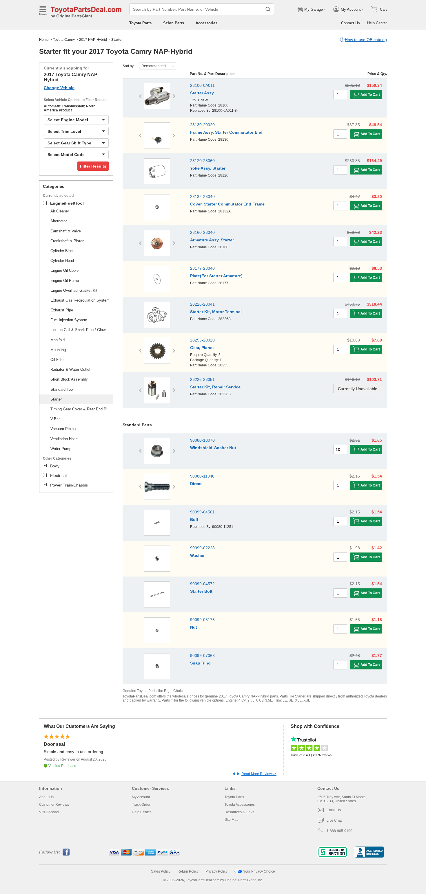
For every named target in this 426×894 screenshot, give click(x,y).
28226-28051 (202, 379)
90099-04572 (202, 583)
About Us (46, 797)
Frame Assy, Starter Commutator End (226, 132)
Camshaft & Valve (65, 231)
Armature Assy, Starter (212, 240)
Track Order (141, 805)
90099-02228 (202, 548)
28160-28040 (202, 232)
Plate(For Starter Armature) (216, 275)
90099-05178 (202, 619)
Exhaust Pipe (61, 310)
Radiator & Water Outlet (70, 369)
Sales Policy (160, 871)
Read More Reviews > (258, 774)
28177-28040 (202, 268)
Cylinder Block (62, 251)
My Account (141, 797)
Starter (56, 399)
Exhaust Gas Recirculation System (80, 300)
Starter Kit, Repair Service (215, 387)
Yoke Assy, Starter (207, 168)
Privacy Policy (216, 871)
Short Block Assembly (69, 379)
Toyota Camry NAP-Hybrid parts (253, 696)
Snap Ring (200, 663)
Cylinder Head (62, 260)
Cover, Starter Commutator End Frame (227, 204)
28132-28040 (202, 196)
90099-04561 (202, 512)
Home (44, 40)
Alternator (58, 221)
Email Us (334, 810)
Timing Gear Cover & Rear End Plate (80, 409)
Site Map (232, 820)
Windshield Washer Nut (213, 447)
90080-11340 (202, 476)
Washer (197, 555)
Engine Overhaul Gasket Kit (73, 290)
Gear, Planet (202, 347)
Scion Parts (173, 23)
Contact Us (350, 23)
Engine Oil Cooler (65, 270)
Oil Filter (57, 359)
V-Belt (55, 419)
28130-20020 (202, 124)
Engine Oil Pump (64, 280)
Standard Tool (62, 389)
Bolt (194, 519)
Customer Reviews (54, 805)
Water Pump (60, 449)
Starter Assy (202, 93)
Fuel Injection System (68, 320)
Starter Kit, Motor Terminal (216, 311)
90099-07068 (202, 655)
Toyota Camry (64, 40)
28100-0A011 (202, 85)
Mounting (58, 350)
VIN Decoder (49, 812)
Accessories (206, 23)
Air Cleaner (59, 211)
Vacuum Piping (63, 429)
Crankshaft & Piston (67, 241)
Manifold (57, 340)
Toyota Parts (140, 23)
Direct (196, 483)
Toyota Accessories (240, 805)
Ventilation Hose (64, 439)
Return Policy (188, 871)
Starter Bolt (201, 591)
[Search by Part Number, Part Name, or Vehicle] (268, 9)
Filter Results (93, 166)
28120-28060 (202, 160)
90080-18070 (202, 440)
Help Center (377, 23)
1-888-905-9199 (339, 831)
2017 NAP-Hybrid (93, 40)
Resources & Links (239, 812)
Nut (193, 627)
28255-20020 (202, 340)
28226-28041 (202, 304)
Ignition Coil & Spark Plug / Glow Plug (80, 330)
